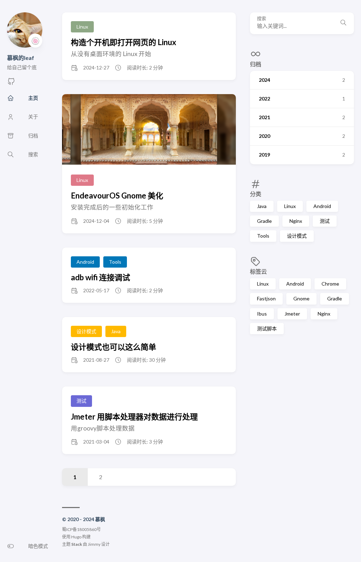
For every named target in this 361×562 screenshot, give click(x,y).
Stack (76, 544)
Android (322, 206)
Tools (263, 236)
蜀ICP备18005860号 (81, 529)
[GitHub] (11, 83)
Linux (290, 206)
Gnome (301, 298)
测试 (325, 221)
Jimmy (94, 544)
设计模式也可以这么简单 (113, 347)
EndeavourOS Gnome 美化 (117, 195)
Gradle (264, 221)
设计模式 (297, 236)
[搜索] (343, 23)
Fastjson (266, 298)
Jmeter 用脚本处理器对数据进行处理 (134, 416)
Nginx (295, 221)
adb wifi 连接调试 (100, 277)
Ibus (262, 314)
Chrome (330, 284)
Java (262, 206)
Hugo (76, 536)
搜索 (261, 18)
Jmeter (292, 314)
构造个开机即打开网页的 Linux (123, 42)
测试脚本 (267, 328)
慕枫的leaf (20, 57)
